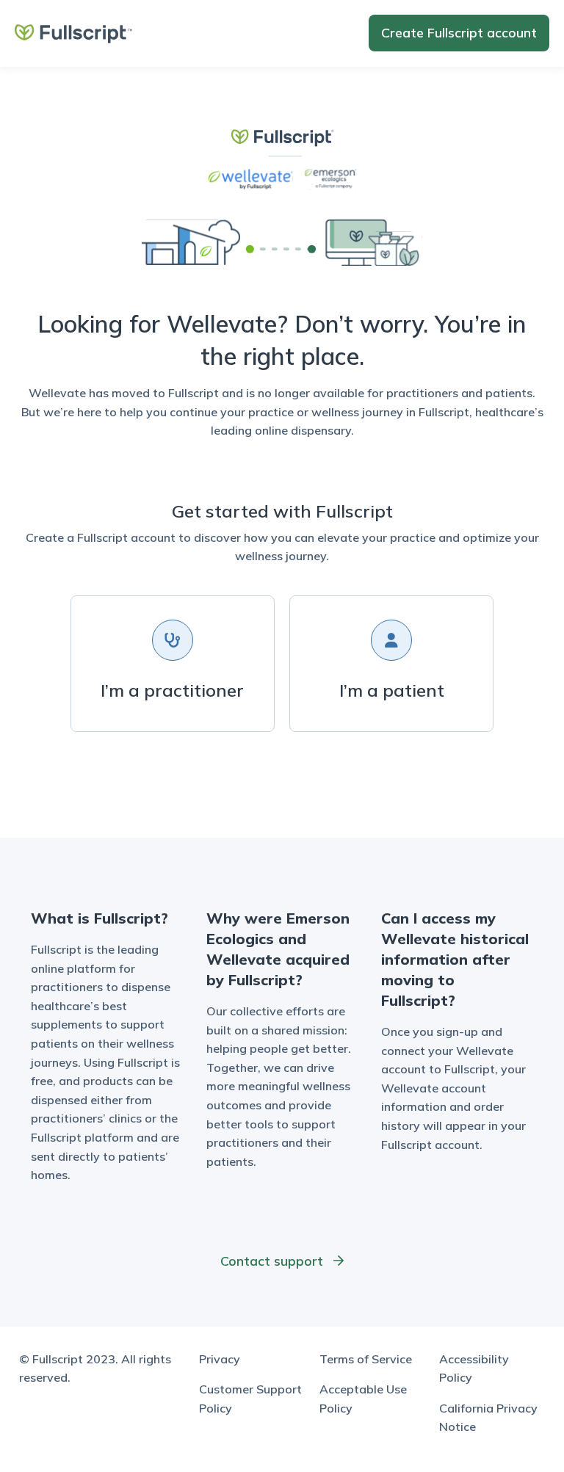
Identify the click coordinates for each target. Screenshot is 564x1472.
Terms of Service (365, 1359)
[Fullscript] (73, 32)
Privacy (219, 1359)
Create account (459, 32)
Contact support (273, 1260)
